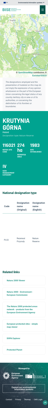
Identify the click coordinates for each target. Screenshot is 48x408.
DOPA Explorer (13, 338)
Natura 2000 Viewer (16, 280)
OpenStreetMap (25, 72)
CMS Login (38, 399)
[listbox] (31, 2)
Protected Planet (14, 350)
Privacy (18, 399)
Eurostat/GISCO (39, 75)
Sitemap (27, 399)
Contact (9, 399)
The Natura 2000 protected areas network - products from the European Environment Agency (22, 309)
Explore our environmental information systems (24, 388)
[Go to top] (45, 402)
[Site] (16, 9)
